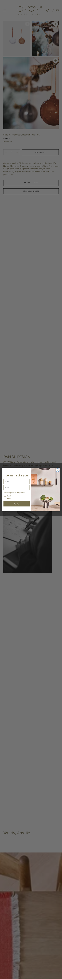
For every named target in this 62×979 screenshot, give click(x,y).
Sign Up (16, 504)
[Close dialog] (57, 470)
